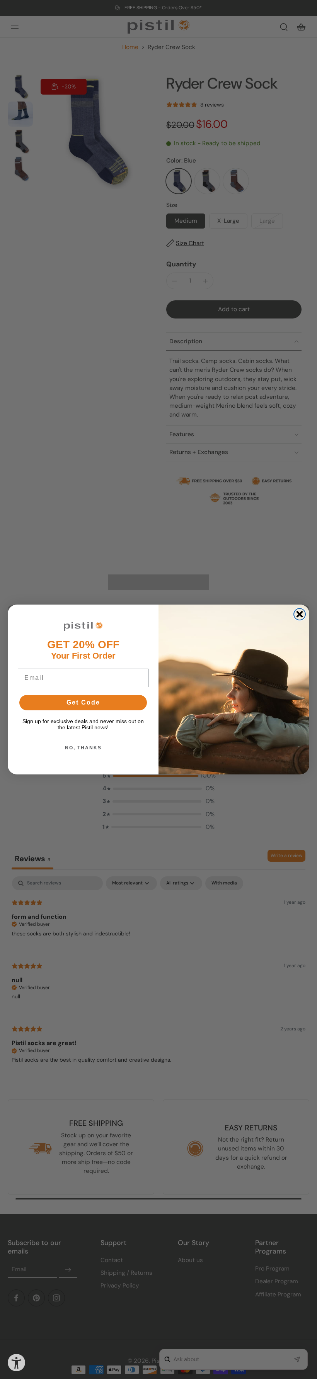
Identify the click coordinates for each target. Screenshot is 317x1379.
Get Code (83, 702)
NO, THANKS (83, 747)
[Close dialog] (299, 614)
